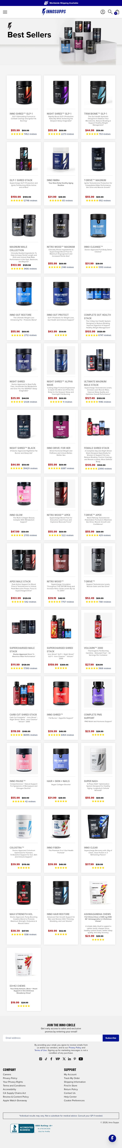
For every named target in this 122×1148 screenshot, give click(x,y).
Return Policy (71, 1089)
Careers (7, 1074)
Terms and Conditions (14, 1085)
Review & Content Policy (16, 1096)
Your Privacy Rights (13, 1082)
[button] (112, 1138)
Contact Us (69, 1093)
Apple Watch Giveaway (15, 1100)
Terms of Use (41, 1050)
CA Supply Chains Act (14, 1093)
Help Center (70, 1096)
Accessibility (9, 1089)
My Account (70, 1074)
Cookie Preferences (74, 1100)
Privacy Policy (75, 1047)
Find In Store (70, 1085)
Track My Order (72, 1078)
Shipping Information (75, 1082)
